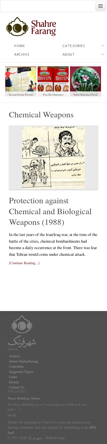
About (68, 54)
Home (19, 46)
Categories (73, 46)
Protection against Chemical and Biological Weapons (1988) (50, 211)
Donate (14, 382)
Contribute (16, 366)
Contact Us (16, 387)
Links (13, 376)
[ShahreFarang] (53, 27)
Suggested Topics (21, 371)
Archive (22, 54)
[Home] (22, 330)
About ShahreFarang (23, 361)
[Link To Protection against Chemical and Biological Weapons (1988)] (53, 157)
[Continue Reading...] (24, 263)
